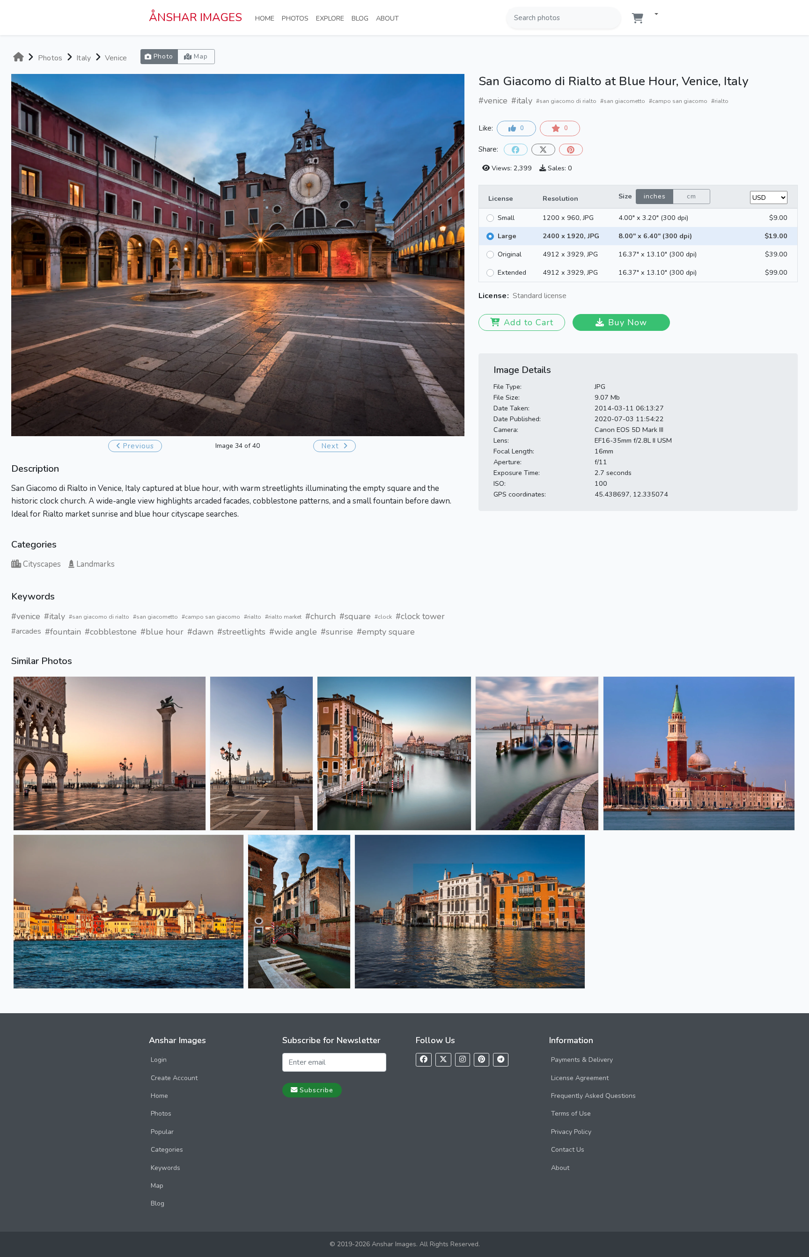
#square (355, 616)
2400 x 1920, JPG (571, 236)
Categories (167, 1149)
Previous (138, 446)
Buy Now (627, 322)
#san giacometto (155, 617)
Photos (297, 18)
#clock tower (420, 616)
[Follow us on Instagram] (462, 1060)
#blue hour (162, 631)
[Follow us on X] (443, 1060)
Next (331, 446)
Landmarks (95, 564)
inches (655, 196)
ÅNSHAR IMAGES (195, 17)
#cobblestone (111, 631)
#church (320, 616)
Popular (162, 1131)
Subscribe (316, 1090)
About (389, 18)
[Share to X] (543, 149)
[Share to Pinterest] (571, 149)
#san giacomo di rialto (99, 617)
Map (157, 1185)
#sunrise (337, 631)
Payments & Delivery (582, 1059)
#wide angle (293, 631)
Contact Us (567, 1149)
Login (159, 1059)
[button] (652, 15)
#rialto (252, 617)
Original (510, 254)
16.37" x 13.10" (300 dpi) (657, 254)
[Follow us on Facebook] (424, 1060)
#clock (383, 617)
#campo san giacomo (211, 617)
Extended (512, 272)
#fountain (63, 631)
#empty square (386, 631)
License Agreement (580, 1078)
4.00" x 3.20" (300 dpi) (653, 217)
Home (266, 18)
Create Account (174, 1078)
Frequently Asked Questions (593, 1095)
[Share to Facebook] (516, 149)
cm (691, 196)
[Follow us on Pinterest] (481, 1060)
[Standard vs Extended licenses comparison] (568, 296)
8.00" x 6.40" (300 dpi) (655, 236)
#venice (25, 616)
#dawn (200, 631)
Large (507, 236)
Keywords (165, 1167)
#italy (54, 616)
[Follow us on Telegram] (500, 1060)
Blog (362, 18)
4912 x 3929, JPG (570, 254)
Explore (332, 18)
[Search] (613, 18)
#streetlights (241, 631)
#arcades (26, 631)
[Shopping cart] (637, 18)
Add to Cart (528, 322)
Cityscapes (42, 564)
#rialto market (283, 617)
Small (506, 217)
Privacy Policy (571, 1131)
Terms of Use (571, 1113)
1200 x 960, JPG (568, 217)
